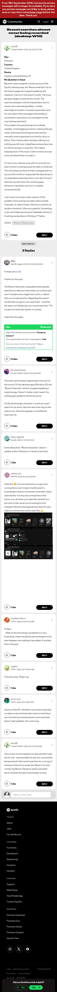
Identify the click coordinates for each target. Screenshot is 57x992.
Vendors (11, 870)
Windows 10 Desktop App (24, 223)
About (10, 822)
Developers (12, 853)
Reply (44, 235)
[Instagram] (10, 949)
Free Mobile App (15, 895)
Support (11, 884)
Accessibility (20, 978)
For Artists (12, 847)
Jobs (9, 828)
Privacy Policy (11, 973)
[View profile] (7, 47)
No (23, 987)
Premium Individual (16, 915)
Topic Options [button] (28, 243)
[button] (52, 48)
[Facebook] (27, 949)
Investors (11, 865)
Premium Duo (13, 920)
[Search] (39, 21)
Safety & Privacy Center (21, 969)
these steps (35, 12)
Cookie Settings (24, 973)
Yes (34, 987)
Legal (9, 969)
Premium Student (15, 932)
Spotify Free (13, 938)
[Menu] (52, 21)
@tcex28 (16, 271)
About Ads (10, 978)
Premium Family (14, 926)
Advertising (12, 859)
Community (15, 22)
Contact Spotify (14, 901)
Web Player (12, 890)
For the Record (14, 834)
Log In (45, 21)
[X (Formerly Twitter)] (18, 949)
